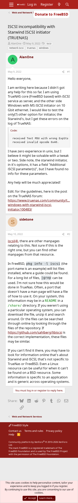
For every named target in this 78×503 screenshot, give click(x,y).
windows (44, 48)
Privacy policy (54, 431)
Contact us (15, 431)
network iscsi (16, 48)
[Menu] (11, 5)
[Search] (67, 4)
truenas (31, 48)
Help (11, 434)
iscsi (49, 43)
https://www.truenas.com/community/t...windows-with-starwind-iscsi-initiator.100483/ (39, 205)
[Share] (63, 72)
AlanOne (16, 43)
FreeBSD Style (19, 425)
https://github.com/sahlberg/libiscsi (35, 332)
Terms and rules (33, 431)
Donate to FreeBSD (51, 14)
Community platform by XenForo (38, 443)
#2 (68, 234)
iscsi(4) (13, 241)
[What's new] (59, 4)
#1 (68, 71)
